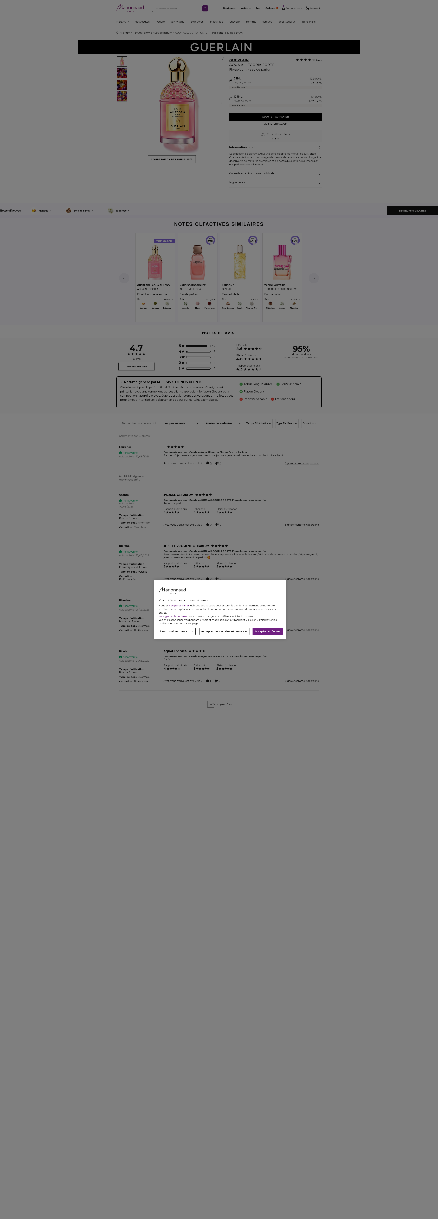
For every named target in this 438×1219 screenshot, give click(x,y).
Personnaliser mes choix (177, 631)
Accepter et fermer (267, 631)
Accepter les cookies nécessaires (224, 631)
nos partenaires (179, 605)
